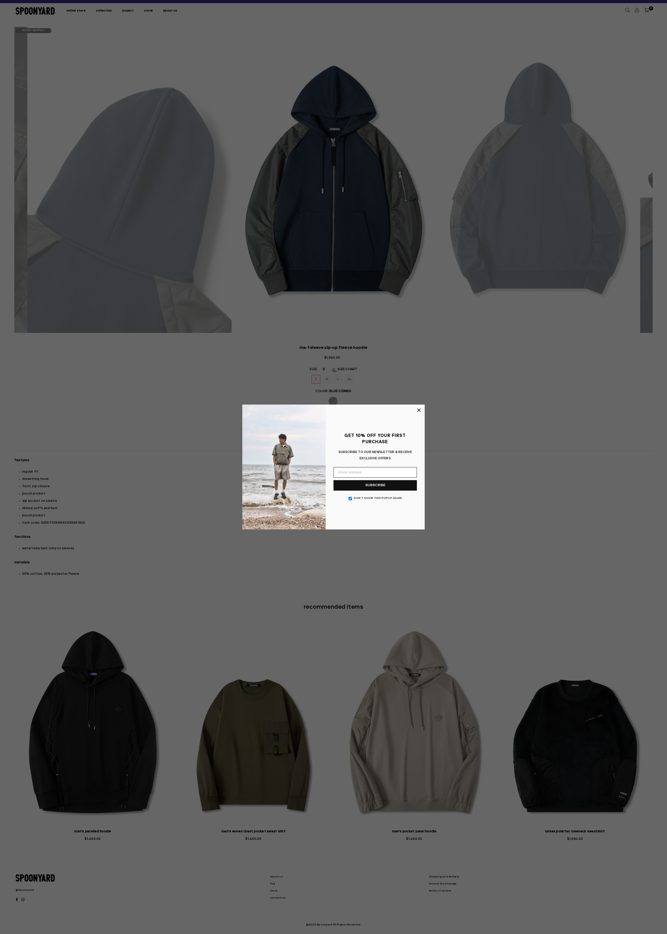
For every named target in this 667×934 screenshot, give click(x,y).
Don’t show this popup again (378, 498)
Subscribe (375, 485)
